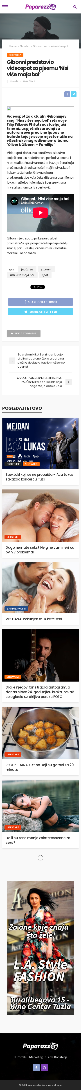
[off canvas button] (5, 6)
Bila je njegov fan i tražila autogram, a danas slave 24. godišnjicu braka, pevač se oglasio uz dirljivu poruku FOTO (40, 692)
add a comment (25, 333)
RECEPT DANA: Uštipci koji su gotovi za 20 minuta (40, 767)
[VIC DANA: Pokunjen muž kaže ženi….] (40, 587)
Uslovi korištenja (56, 1057)
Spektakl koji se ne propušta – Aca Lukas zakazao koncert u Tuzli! (40, 477)
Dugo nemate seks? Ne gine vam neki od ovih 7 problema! (40, 550)
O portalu (20, 1057)
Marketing (36, 1057)
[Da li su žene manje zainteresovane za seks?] (40, 806)
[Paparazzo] (40, 1046)
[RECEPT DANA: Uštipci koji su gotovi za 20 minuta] (40, 733)
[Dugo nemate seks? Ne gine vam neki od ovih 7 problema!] (40, 515)
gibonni (46, 269)
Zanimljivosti (16, 608)
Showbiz (15, 54)
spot (45, 275)
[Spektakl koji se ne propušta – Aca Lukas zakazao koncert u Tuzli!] (40, 443)
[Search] (75, 6)
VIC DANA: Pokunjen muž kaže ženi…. (35, 619)
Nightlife (13, 464)
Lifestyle (13, 536)
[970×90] (40, 109)
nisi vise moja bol (22, 275)
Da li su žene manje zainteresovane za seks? (38, 840)
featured (27, 269)
